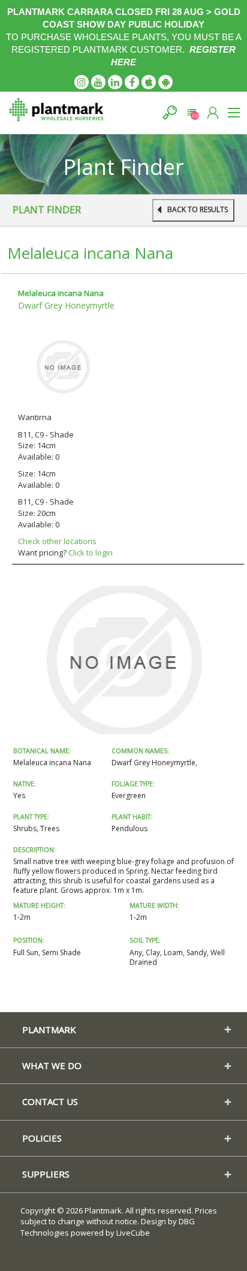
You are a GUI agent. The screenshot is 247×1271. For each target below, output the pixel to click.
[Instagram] (81, 82)
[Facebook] (132, 82)
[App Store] (148, 82)
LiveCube (133, 1232)
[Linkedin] (115, 82)
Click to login (90, 552)
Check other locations (57, 541)
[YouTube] (98, 82)
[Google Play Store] (165, 82)
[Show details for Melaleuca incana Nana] (63, 366)
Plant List (191, 112)
